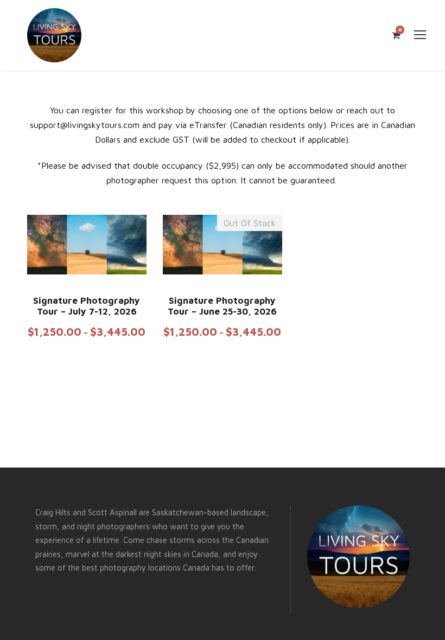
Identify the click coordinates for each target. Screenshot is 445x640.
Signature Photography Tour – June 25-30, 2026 (222, 306)
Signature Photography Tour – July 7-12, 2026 (86, 306)
